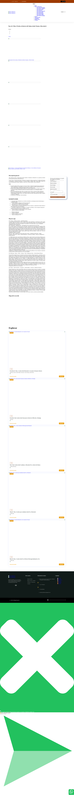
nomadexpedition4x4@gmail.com (45, 592)
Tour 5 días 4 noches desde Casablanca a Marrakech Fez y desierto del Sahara (25, 464)
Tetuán (9, 36)
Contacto (36, 20)
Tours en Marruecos (38, 6)
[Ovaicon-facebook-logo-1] (61, 1)
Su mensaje (52, 192)
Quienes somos (37, 19)
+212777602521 (42, 584)
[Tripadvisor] (64, 1)
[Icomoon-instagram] (12, 585)
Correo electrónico (53, 181)
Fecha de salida (52, 187)
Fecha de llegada (52, 185)
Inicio (36, 5)
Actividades (37, 18)
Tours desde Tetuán (40, 14)
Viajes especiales (37, 17)
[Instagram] (63, 1)
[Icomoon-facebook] (9, 585)
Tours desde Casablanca (41, 8)
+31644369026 (23, 1)
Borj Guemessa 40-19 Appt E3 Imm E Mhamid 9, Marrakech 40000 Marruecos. (47, 579)
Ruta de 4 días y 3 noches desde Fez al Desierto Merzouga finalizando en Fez (25, 558)
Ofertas (36, 16)
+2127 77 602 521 (15, 1)
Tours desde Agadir (40, 9)
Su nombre (52, 180)
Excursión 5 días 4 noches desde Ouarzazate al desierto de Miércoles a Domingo (25, 417)
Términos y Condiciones (31, 582)
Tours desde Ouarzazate (41, 11)
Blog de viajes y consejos (31, 580)
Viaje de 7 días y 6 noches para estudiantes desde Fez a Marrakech (23, 511)
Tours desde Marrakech (41, 7)
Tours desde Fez (39, 10)
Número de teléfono (53, 183)
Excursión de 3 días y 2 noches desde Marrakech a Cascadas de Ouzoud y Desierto (26, 370)
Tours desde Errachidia (41, 15)
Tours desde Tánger (40, 13)
